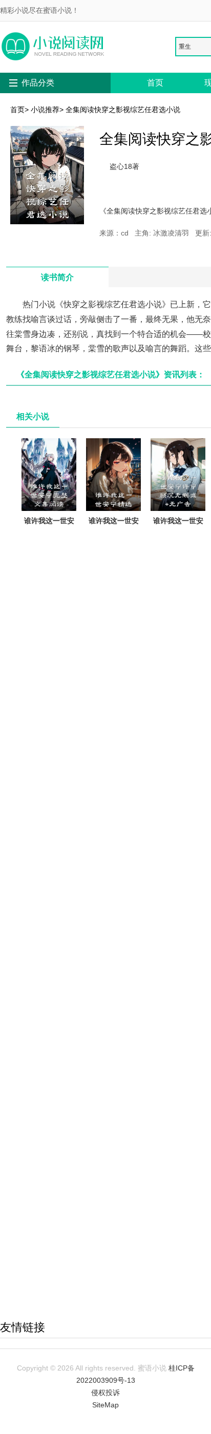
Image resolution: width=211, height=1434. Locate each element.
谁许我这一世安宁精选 (114, 527)
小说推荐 (45, 109)
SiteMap (105, 1405)
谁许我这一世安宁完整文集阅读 (49, 527)
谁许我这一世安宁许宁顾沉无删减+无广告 (178, 533)
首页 (155, 82)
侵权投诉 (105, 1392)
